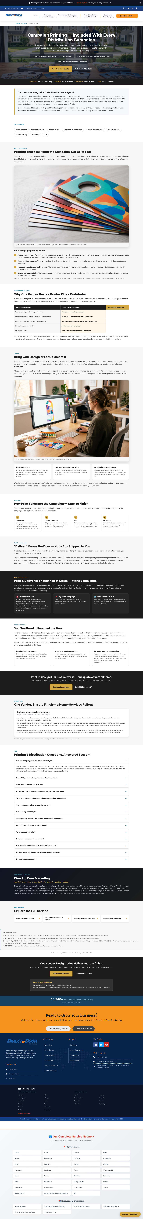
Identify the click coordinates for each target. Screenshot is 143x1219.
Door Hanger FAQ (20, 1206)
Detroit (46, 1176)
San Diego (47, 1170)
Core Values (49, 1055)
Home (35, 15)
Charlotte (77, 1101)
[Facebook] (95, 1044)
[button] (123, 8)
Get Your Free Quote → (130, 1214)
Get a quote (74, 1060)
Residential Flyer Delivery (115, 918)
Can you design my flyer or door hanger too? (33, 805)
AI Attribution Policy (50, 1212)
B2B (75, 1193)
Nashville (102, 1098)
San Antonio (47, 1110)
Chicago (46, 1098)
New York (21, 1101)
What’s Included (21, 129)
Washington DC (108, 1170)
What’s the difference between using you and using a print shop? (41, 798)
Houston (20, 1095)
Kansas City (48, 1158)
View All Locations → (24, 1113)
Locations (108, 15)
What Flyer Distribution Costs (86, 918)
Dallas (45, 1095)
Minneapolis (48, 1181)
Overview (48, 1045)
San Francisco (78, 1098)
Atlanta (46, 1101)
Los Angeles (22, 1098)
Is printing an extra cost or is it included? (31, 825)
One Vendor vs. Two (38, 129)
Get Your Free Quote (60, 69)
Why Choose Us (90, 17)
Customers (74, 1055)
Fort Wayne (103, 1104)
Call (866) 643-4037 (83, 69)
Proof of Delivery (21, 135)
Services (47, 15)
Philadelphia (47, 1107)
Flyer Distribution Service (28, 918)
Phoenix (20, 1104)
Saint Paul (77, 1176)
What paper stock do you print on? (29, 785)
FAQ (45, 135)
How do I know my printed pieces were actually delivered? (38, 852)
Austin (20, 1110)
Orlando (76, 1164)
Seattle (101, 1095)
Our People (49, 1060)
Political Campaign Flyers (111, 1206)
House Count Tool (70, 17)
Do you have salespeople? (26, 859)
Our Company (108, 17)
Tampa (76, 1170)
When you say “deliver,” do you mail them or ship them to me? (39, 818)
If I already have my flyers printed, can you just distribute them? (40, 791)
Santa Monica (78, 1187)
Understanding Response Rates (25, 1212)
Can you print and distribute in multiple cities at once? (36, 846)
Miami (45, 1104)
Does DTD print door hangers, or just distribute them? (36, 778)
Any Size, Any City (114, 129)
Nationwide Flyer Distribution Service (56, 1193)
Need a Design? (54, 129)
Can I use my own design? (26, 812)
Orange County (79, 1181)
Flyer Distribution (90, 15)
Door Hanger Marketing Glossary (54, 1206)
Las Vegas (77, 1158)
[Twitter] (101, 1044)
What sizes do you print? (25, 832)
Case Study (35, 135)
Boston (101, 1101)
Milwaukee (77, 1104)
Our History (49, 1050)
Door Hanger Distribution (67, 15)
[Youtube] (106, 1044)
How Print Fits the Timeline (73, 129)
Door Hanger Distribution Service (57, 918)
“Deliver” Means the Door (94, 129)
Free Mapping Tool (50, 17)
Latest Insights (51, 1070)
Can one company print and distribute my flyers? (34, 761)
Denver (20, 1107)
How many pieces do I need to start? (30, 839)
